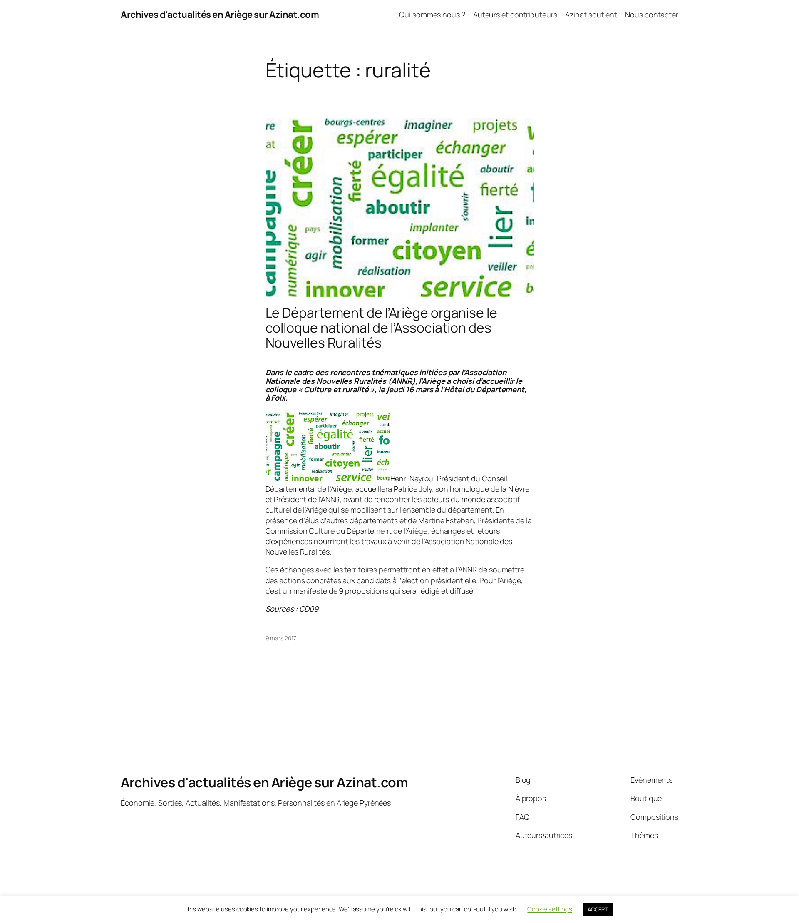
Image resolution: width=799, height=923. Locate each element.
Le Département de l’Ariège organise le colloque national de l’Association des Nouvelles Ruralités (381, 327)
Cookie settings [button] (549, 909)
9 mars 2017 (281, 638)
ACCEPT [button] (598, 909)
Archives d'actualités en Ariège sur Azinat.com (220, 14)
